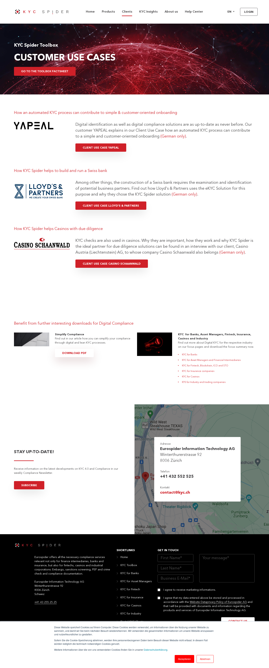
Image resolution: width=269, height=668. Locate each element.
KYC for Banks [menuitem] (130, 573)
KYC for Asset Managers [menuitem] (136, 581)
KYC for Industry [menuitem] (131, 613)
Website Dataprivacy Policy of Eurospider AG (218, 602)
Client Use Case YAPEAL (101, 147)
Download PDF (74, 353)
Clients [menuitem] (127, 11)
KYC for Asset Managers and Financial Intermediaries (211, 360)
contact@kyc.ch (175, 493)
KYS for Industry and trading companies (203, 382)
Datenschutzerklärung (155, 649)
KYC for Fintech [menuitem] (130, 589)
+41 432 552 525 (177, 477)
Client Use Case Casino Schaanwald (112, 263)
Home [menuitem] (90, 11)
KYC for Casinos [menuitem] (131, 605)
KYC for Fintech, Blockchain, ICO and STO (205, 366)
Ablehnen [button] (205, 659)
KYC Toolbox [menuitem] (129, 565)
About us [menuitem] (171, 11)
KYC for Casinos (190, 377)
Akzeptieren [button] (184, 659)
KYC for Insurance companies (198, 371)
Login (248, 12)
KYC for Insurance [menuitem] (132, 597)
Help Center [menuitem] (194, 11)
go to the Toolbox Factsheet (44, 71)
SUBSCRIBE (29, 485)
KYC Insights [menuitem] (148, 11)
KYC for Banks (189, 355)
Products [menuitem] (108, 11)
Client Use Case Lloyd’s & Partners (111, 205)
